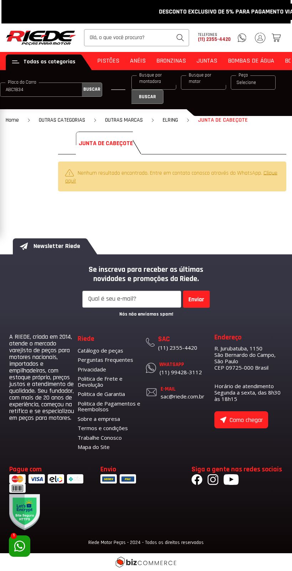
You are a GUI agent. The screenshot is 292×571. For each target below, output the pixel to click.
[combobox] (136, 37)
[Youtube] (231, 480)
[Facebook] (197, 480)
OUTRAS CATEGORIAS (62, 120)
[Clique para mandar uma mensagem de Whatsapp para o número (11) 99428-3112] (242, 38)
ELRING (170, 120)
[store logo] (41, 38)
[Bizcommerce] (146, 562)
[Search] (180, 37)
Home (12, 120)
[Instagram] (213, 480)
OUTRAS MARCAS (124, 120)
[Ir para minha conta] (260, 38)
